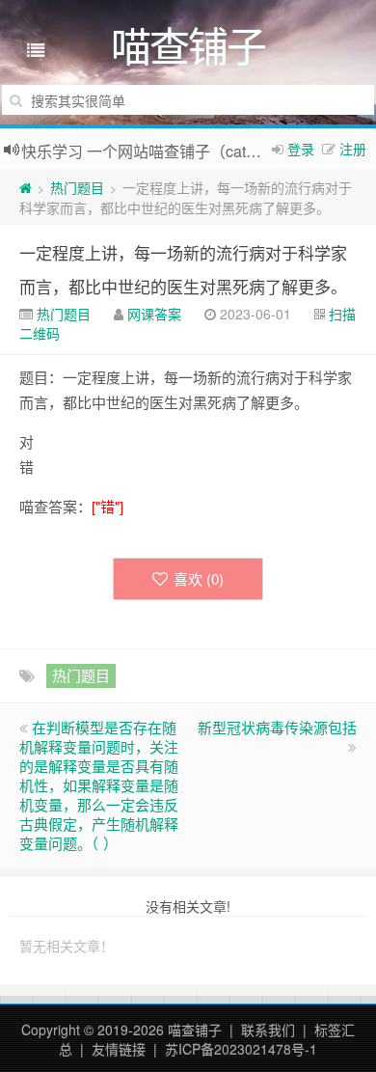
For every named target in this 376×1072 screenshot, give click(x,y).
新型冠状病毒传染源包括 (277, 727)
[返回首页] (25, 187)
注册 (352, 148)
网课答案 (154, 313)
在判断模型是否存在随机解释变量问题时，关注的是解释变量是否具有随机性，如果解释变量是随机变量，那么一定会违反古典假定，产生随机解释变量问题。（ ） (98, 785)
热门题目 (77, 187)
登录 (300, 148)
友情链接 (119, 1048)
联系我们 (268, 1029)
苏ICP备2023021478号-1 (241, 1048)
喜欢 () (199, 578)
